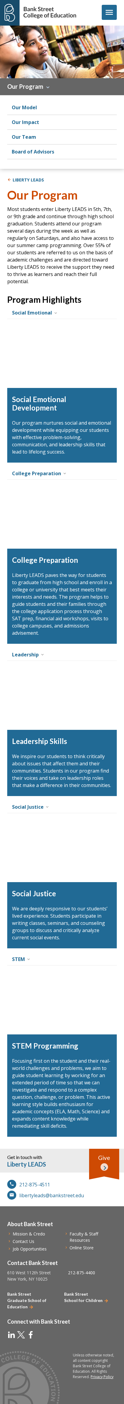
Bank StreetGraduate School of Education (26, 1300)
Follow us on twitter (21, 1335)
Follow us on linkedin (11, 1335)
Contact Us (23, 1241)
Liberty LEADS (28, 180)
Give (104, 1157)
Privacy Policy (102, 1376)
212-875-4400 (81, 1272)
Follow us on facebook (30, 1335)
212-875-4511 (34, 1184)
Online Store (82, 1248)
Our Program (25, 86)
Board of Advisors (33, 151)
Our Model (24, 107)
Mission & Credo (29, 1234)
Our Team (24, 137)
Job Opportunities (30, 1249)
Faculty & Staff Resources (84, 1237)
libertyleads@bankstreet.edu (51, 1195)
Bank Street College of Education (50, 13)
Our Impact (25, 122)
